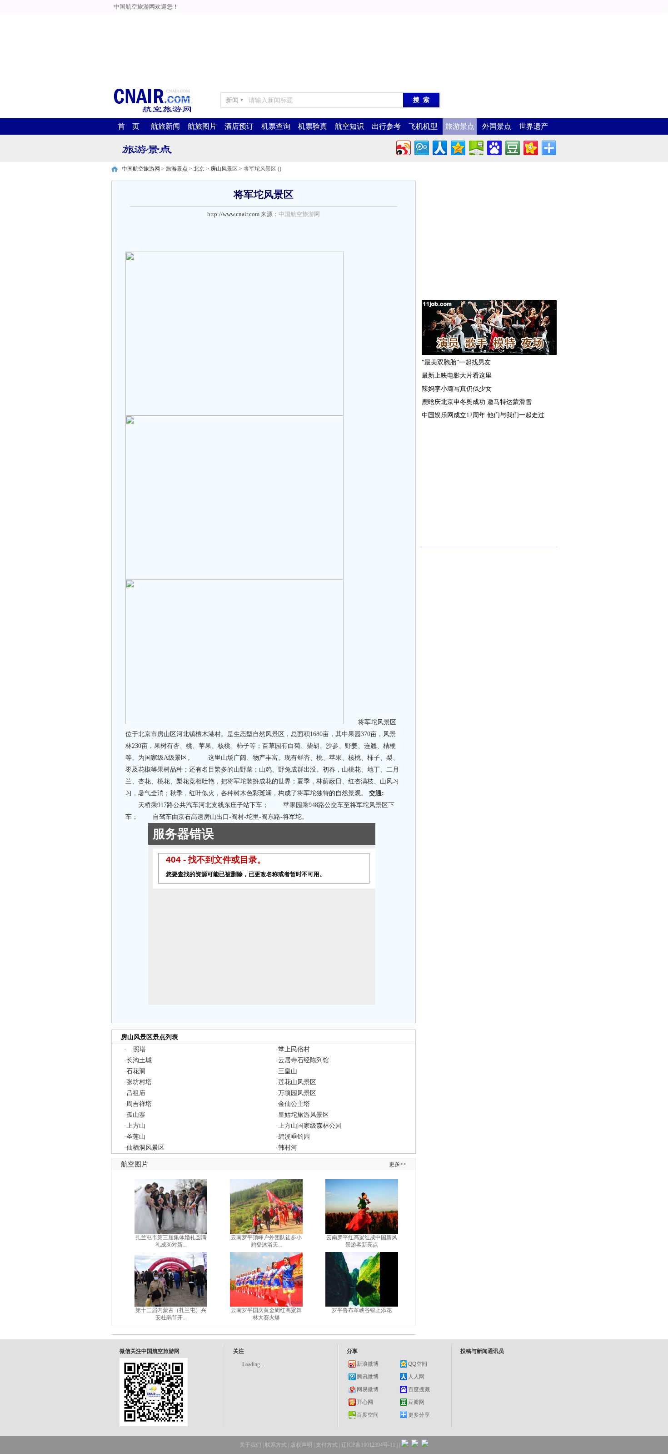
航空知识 (349, 126)
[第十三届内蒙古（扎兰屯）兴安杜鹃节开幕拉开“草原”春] (171, 1305)
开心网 (365, 1402)
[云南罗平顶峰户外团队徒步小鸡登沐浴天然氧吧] (266, 1232)
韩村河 (287, 1147)
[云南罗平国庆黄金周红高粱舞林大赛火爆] (266, 1305)
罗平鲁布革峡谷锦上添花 (362, 1310)
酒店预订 (239, 126)
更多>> (397, 1164)
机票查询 (275, 126)
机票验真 (312, 126)
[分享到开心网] (530, 146)
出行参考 (386, 126)
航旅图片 (202, 126)
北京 (199, 169)
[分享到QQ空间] (457, 146)
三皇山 (287, 1071)
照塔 (139, 1049)
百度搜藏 (419, 1389)
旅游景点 (459, 126)
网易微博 (368, 1389)
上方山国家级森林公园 (310, 1125)
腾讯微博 (368, 1376)
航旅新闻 (165, 126)
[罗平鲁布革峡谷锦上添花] (361, 1305)
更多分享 (419, 1415)
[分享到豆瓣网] (511, 146)
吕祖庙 (135, 1093)
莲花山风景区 (297, 1082)
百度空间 (368, 1415)
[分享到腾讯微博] (421, 146)
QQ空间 (417, 1364)
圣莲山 (135, 1136)
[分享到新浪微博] (402, 146)
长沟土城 (139, 1060)
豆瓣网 (416, 1402)
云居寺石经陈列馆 (303, 1060)
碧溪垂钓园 (294, 1136)
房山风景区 (224, 169)
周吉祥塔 (139, 1104)
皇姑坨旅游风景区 (303, 1114)
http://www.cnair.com (233, 214)
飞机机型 (423, 126)
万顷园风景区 (297, 1093)
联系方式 (276, 1445)
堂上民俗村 (294, 1049)
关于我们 (250, 1445)
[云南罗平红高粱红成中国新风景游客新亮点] (361, 1232)
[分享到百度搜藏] (493, 146)
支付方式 (327, 1445)
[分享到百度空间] (475, 146)
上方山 (135, 1125)
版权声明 (301, 1445)
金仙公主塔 (294, 1104)
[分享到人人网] (439, 146)
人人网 (416, 1376)
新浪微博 (368, 1364)
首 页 (129, 126)
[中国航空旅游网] (152, 111)
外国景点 (496, 126)
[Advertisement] (227, 20)
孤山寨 (135, 1114)
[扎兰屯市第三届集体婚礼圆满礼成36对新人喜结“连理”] (171, 1232)
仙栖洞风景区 (145, 1147)
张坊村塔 (139, 1082)
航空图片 (134, 1164)
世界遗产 (533, 126)
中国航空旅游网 (141, 169)
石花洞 (135, 1071)
